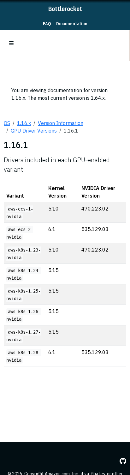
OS (7, 123)
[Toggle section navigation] (11, 43)
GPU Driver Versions (34, 131)
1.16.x (24, 123)
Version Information (60, 123)
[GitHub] (123, 461)
